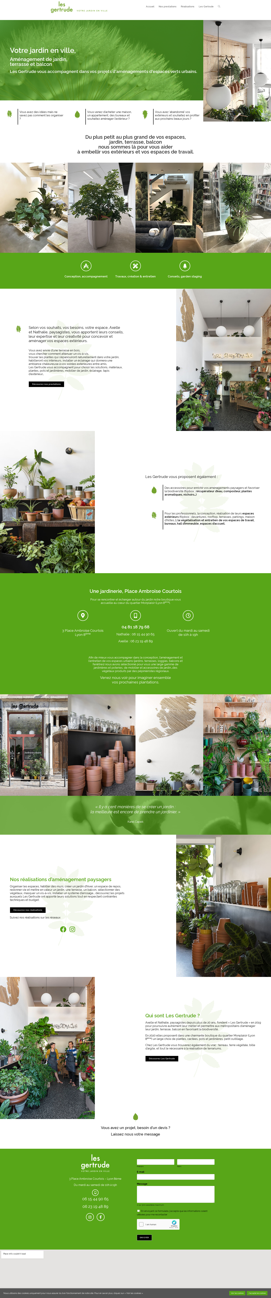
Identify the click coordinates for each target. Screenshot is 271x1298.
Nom (179, 1166)
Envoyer (144, 1238)
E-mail (141, 1172)
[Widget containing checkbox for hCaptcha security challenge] (158, 1224)
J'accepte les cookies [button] (257, 1293)
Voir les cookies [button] (237, 1293)
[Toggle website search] (219, 6)
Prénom (140, 1166)
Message (143, 1184)
